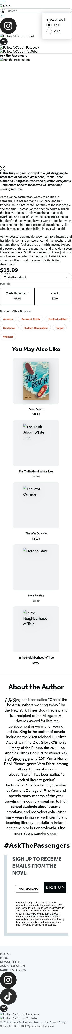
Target (59, 328)
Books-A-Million (57, 319)
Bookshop (9, 328)
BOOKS (5, 953)
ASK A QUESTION (12, 966)
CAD (57, 31)
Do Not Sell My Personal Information (34, 1026)
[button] (36, 168)
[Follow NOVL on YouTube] (36, 51)
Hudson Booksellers (36, 328)
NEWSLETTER (10, 962)
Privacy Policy (57, 1022)
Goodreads (7, 264)
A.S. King (12, 699)
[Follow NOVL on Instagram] (36, 26)
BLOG (4, 958)
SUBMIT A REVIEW (13, 969)
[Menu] (2, 1)
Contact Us (6, 1026)
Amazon (8, 319)
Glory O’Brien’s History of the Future (37, 744)
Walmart (8, 336)
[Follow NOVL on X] (36, 41)
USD (57, 25)
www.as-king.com (42, 833)
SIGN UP (55, 887)
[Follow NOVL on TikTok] (36, 36)
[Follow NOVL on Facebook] (36, 47)
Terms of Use (41, 1022)
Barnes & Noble (30, 319)
